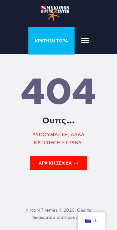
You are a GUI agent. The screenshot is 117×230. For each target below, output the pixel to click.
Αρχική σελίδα (55, 163)
